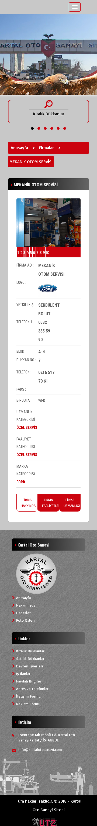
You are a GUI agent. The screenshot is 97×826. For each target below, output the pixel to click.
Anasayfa (19, 147)
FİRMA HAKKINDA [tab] (28, 503)
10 (47, 252)
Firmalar (46, 147)
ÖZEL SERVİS (26, 427)
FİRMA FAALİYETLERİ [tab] (50, 503)
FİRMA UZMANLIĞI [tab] (72, 503)
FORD (20, 482)
